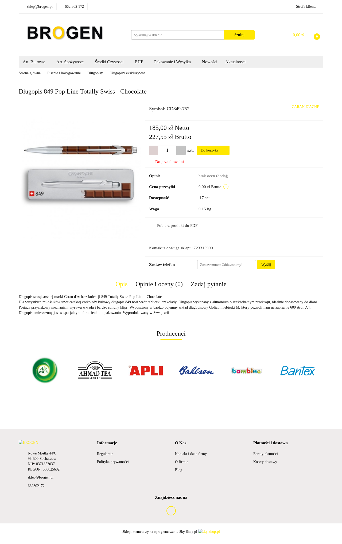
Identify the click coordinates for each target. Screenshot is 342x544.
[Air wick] (44, 371)
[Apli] (145, 371)
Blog (178, 470)
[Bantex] (298, 371)
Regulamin (105, 454)
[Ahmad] (94, 371)
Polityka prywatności (113, 462)
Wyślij (266, 265)
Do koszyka (210, 150)
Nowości (209, 62)
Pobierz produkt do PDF (177, 225)
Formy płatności (265, 454)
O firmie (181, 462)
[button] (107, 443)
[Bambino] (247, 371)
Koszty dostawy (265, 462)
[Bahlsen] (196, 371)
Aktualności (235, 62)
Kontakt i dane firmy (191, 454)
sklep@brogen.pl (40, 477)
